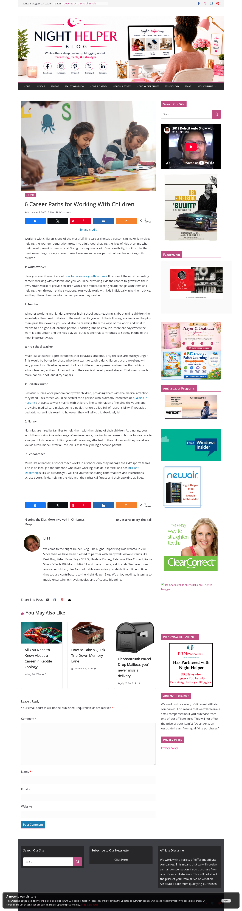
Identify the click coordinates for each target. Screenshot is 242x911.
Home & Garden (98, 86)
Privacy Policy (169, 748)
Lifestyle (40, 86)
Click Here (121, 860)
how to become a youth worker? (86, 276)
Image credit (88, 230)
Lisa (52, 212)
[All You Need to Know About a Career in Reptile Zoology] (41, 624)
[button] (215, 86)
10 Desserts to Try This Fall (133, 520)
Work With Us (205, 86)
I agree (226, 900)
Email (26, 789)
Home (27, 86)
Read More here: (89, 904)
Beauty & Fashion (74, 86)
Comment (29, 719)
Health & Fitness (122, 86)
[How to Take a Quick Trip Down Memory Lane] (88, 624)
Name (26, 772)
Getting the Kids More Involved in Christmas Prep (55, 522)
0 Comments (64, 212)
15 (138, 683)
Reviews (55, 86)
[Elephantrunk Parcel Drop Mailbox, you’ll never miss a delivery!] (135, 624)
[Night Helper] (121, 18)
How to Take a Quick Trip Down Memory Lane (88, 655)
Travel (188, 86)
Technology (172, 86)
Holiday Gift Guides (148, 86)
